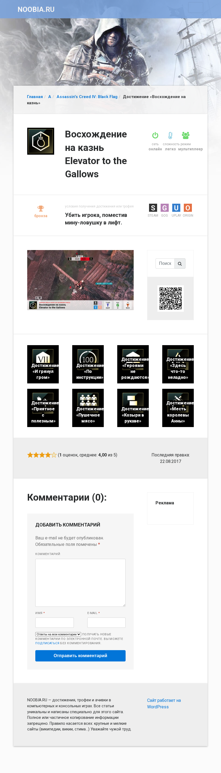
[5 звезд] (54, 455)
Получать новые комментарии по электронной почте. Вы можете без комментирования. (79, 639)
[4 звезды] (48, 455)
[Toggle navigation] (195, 7)
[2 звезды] (36, 455)
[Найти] (180, 263)
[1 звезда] (30, 455)
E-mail (93, 613)
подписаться (47, 643)
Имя (40, 613)
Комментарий (47, 554)
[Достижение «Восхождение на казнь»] (80, 279)
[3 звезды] (42, 455)
